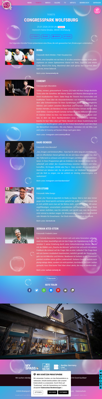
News (29, 3)
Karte (46, 36)
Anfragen (97, 3)
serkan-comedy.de (53, 270)
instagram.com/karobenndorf (57, 181)
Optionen (38, 392)
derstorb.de (50, 221)
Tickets (38, 3)
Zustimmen (63, 392)
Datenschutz (81, 391)
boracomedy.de (52, 73)
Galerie (57, 3)
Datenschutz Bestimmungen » (51, 388)
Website (57, 36)
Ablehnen (52, 392)
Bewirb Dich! (84, 3)
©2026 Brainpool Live (24, 391)
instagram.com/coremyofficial (58, 135)
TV (65, 3)
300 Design (29, 395)
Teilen (68, 36)
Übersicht (52, 278)
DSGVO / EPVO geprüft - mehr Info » (75, 395)
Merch (47, 3)
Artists (73, 3)
